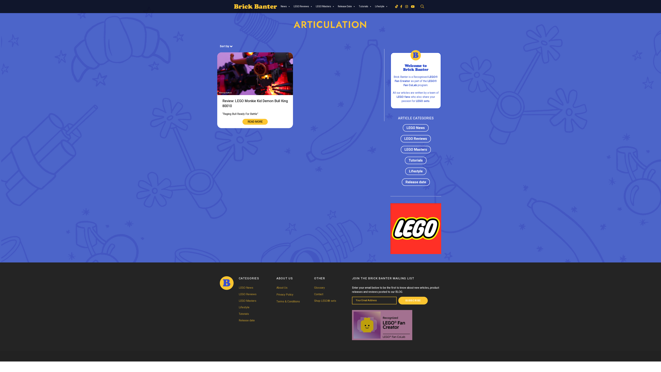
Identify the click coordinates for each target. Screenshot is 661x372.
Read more (255, 122)
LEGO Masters (323, 6)
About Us (281, 288)
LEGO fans (403, 97)
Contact (318, 294)
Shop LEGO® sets (325, 301)
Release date (345, 6)
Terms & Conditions (288, 301)
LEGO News (416, 127)
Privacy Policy (284, 295)
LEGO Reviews (301, 6)
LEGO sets (422, 101)
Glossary (319, 288)
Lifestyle (379, 6)
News (284, 6)
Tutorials (363, 6)
